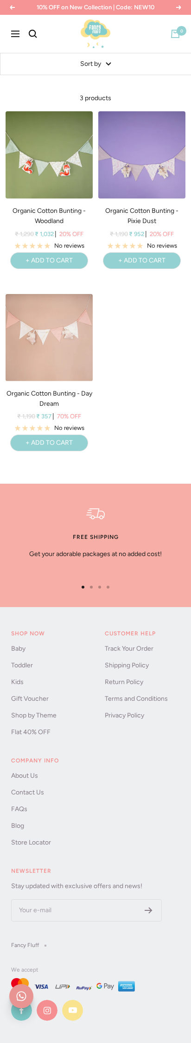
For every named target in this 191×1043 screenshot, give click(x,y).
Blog (17, 826)
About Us (24, 776)
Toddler (22, 665)
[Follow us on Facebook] (21, 1010)
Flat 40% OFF (31, 732)
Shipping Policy (127, 665)
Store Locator (31, 842)
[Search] (33, 34)
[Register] (149, 910)
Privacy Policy (124, 715)
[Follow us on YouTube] (72, 1010)
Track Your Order (129, 649)
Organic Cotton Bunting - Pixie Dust (141, 216)
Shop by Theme (34, 715)
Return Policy (124, 682)
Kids (17, 682)
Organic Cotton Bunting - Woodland (49, 216)
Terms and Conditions (136, 699)
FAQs (19, 809)
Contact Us (27, 792)
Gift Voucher (30, 699)
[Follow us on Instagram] (47, 1010)
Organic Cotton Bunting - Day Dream (49, 399)
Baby (18, 649)
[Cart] (175, 34)
